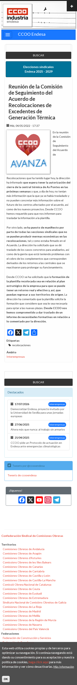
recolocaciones (21, 345)
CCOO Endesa (31, 34)
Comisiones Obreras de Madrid (22, 611)
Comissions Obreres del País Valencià (26, 629)
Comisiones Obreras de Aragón (22, 553)
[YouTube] (38, 498)
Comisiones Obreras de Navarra (22, 624)
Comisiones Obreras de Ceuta (21, 589)
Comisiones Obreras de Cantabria (23, 571)
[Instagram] (47, 498)
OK (6, 679)
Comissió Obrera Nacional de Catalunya (27, 584)
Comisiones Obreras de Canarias (23, 566)
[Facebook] (21, 498)
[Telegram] (56, 498)
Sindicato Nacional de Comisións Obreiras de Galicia (34, 602)
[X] (29, 498)
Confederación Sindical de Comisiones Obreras (32, 535)
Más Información (64, 666)
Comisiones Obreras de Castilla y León (26, 575)
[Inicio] (17, 15)
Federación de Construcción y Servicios (27, 638)
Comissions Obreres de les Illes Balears (27, 562)
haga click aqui (39, 662)
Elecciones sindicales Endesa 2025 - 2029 (38, 69)
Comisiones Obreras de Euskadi (22, 593)
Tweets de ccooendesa (22, 475)
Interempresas (16, 356)
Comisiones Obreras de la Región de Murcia (29, 620)
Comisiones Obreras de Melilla (21, 615)
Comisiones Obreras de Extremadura (25, 597)
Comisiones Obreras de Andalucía (23, 549)
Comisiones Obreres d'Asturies (22, 558)
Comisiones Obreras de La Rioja (22, 606)
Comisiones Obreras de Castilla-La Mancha (29, 580)
